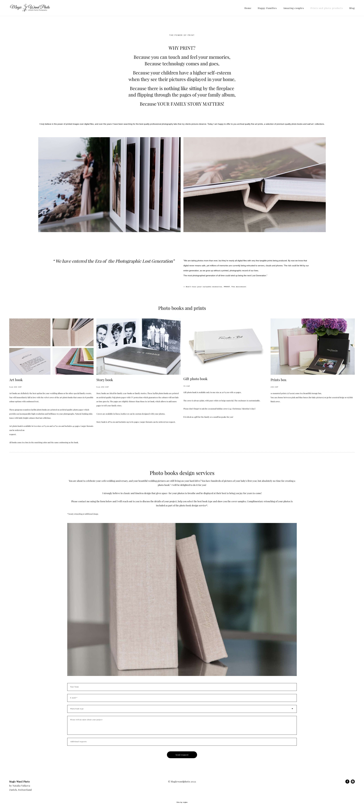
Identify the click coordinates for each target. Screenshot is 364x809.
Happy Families (267, 8)
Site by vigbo (182, 802)
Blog (352, 8)
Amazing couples (293, 8)
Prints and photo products (326, 8)
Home (247, 8)
